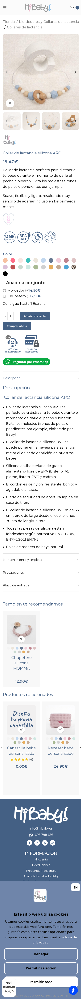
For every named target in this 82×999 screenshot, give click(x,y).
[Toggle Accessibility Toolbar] (73, 990)
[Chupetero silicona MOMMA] (21, 629)
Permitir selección (41, 968)
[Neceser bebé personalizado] (60, 720)
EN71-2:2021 (16, 539)
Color (7, 254)
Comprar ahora (17, 325)
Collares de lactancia (25, 27)
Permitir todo (41, 982)
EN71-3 (33, 539)
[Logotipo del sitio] (41, 8)
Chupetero (25, 296)
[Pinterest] (45, 843)
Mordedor (24, 290)
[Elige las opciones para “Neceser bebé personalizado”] (60, 729)
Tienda (9, 22)
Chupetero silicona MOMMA (21, 663)
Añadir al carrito (35, 316)
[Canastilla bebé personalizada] (21, 720)
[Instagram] (37, 843)
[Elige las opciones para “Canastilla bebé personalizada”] (21, 729)
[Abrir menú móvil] (5, 7)
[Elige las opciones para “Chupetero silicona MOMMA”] (21, 639)
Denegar (41, 954)
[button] (6, 72)
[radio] (5, 260)
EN (76, 887)
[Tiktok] (52, 843)
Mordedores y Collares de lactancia (49, 22)
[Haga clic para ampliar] (10, 103)
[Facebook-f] (29, 843)
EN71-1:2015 (64, 534)
